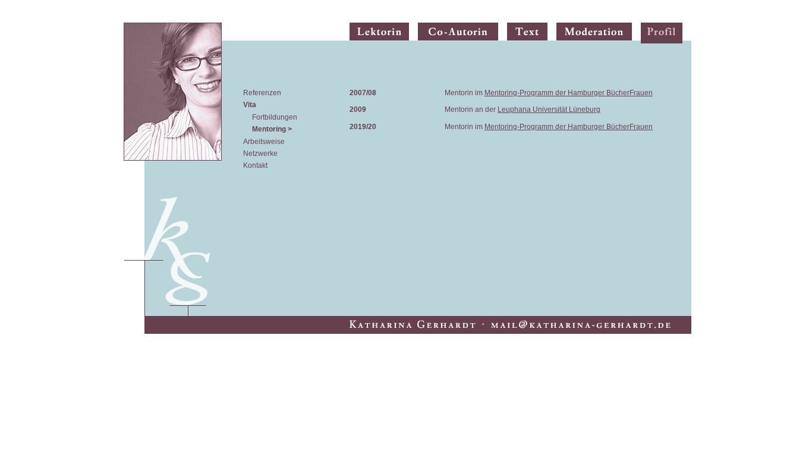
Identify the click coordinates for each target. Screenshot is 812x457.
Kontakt (255, 165)
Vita (249, 105)
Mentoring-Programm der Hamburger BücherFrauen (568, 93)
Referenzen (262, 93)
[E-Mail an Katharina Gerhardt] (417, 323)
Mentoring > (272, 129)
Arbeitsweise (264, 141)
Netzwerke (260, 153)
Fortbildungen (274, 117)
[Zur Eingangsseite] (173, 169)
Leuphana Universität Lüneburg (549, 109)
